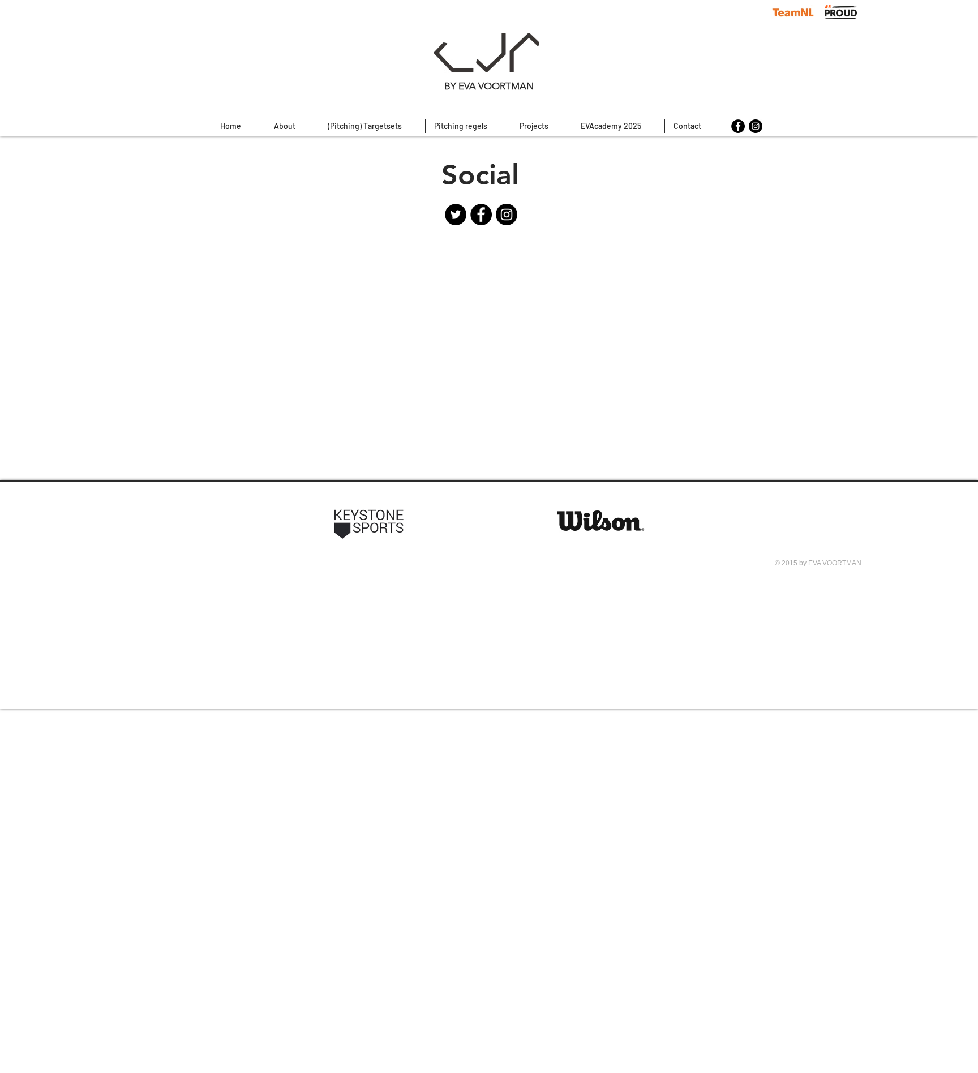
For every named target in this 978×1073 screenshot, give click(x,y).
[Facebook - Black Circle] (738, 126)
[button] (468, 126)
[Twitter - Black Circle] (455, 214)
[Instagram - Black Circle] (755, 126)
